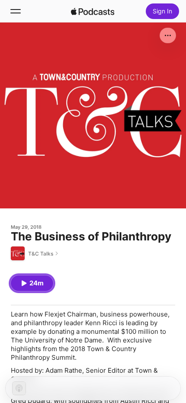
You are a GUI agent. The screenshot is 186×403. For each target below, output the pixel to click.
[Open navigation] (15, 11)
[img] (92, 11)
